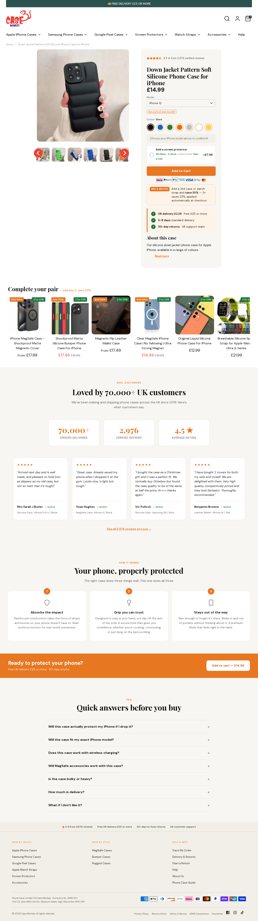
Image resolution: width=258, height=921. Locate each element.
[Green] (170, 127)
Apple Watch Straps (24, 869)
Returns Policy (159, 913)
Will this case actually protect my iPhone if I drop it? (90, 726)
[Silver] (189, 127)
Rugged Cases (101, 863)
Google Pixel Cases (109, 34)
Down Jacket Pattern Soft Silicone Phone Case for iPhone (53, 44)
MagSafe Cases (102, 850)
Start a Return (181, 863)
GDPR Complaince (199, 913)
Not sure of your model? (162, 111)
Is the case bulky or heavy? (70, 779)
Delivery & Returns (184, 857)
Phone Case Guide (184, 882)
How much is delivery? (66, 792)
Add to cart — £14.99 (228, 666)
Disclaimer (217, 913)
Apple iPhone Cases (21, 34)
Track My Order (181, 850)
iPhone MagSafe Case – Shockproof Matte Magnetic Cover (27, 343)
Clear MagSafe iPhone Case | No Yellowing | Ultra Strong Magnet (152, 343)
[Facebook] (227, 912)
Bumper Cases (101, 857)
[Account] (237, 19)
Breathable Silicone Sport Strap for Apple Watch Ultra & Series (236, 343)
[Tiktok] (242, 912)
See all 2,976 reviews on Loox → (129, 529)
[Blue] (160, 127)
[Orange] (179, 127)
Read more (162, 256)
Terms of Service (178, 913)
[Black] (150, 127)
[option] (83, 97)
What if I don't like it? (65, 805)
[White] (199, 127)
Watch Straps (186, 34)
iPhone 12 (155, 103)
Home (9, 44)
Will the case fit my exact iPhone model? (81, 740)
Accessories (217, 34)
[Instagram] (235, 912)
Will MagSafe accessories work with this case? (85, 766)
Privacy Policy (141, 913)
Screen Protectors (149, 34)
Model (150, 97)
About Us (178, 876)
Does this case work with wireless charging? (83, 753)
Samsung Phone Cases (66, 34)
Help (241, 34)
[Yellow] (208, 127)
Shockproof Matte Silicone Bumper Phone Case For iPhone (69, 343)
